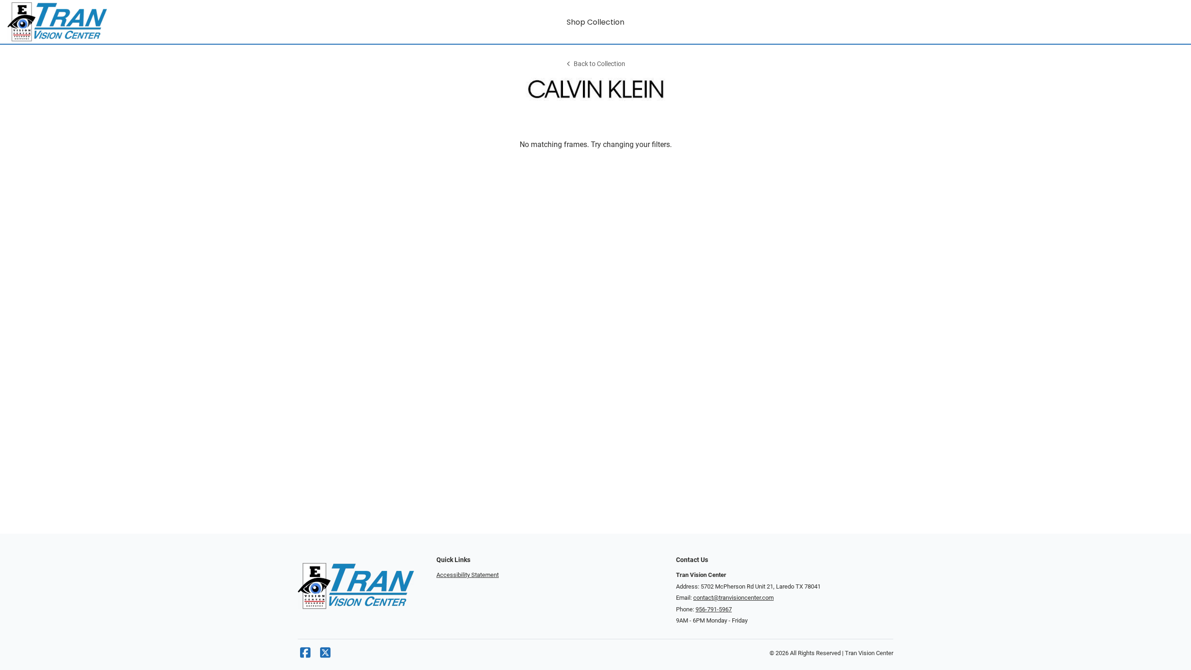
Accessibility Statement (467, 574)
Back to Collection (599, 64)
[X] (325, 654)
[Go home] (154, 22)
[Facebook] (305, 654)
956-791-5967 (714, 609)
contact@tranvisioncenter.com (733, 597)
